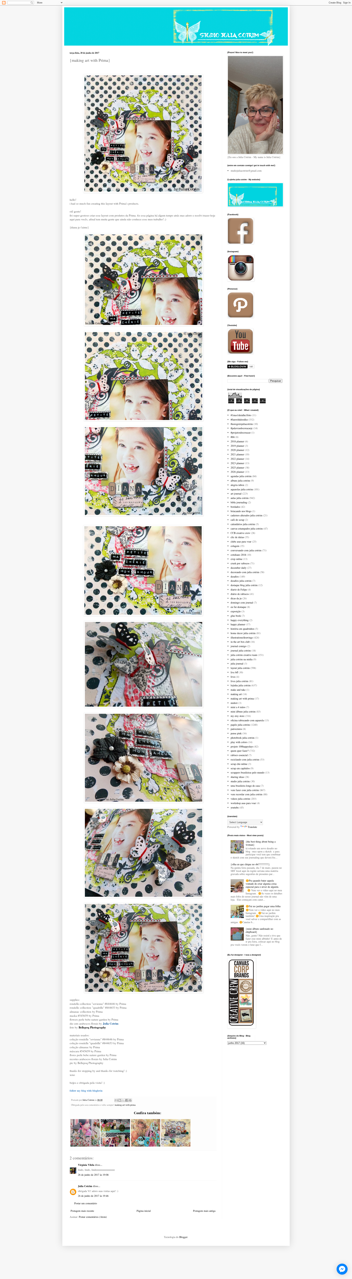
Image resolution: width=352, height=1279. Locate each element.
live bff (234, 672)
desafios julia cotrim (241, 580)
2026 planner (237, 471)
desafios (235, 576)
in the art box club (240, 641)
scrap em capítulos (240, 768)
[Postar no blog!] (120, 1100)
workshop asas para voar (243, 803)
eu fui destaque (238, 607)
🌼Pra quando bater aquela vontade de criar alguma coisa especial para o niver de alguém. (262, 884)
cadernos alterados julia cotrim (246, 515)
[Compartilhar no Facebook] (127, 1100)
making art (236, 694)
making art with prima (125, 1104)
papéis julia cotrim (240, 724)
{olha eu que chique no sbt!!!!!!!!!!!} (250, 864)
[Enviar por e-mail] (116, 1100)
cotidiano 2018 (238, 554)
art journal (236, 493)
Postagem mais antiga (204, 1211)
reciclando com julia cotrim (245, 759)
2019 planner (237, 445)
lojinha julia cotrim (241, 685)
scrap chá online (239, 764)
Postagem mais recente (82, 1211)
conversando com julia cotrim (246, 550)
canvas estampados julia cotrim (247, 528)
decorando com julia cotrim (245, 572)
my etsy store (237, 716)
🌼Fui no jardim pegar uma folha (263, 906)
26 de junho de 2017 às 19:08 (93, 1174)
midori (234, 703)
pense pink (236, 733)
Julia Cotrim (85, 1186)
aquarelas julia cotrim (242, 489)
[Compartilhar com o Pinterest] (130, 1100)
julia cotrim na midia (241, 659)
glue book (236, 615)
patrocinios (236, 729)
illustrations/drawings (242, 637)
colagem (235, 546)
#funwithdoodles (239, 419)
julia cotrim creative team (244, 655)
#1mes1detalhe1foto (241, 415)
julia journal (237, 663)
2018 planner (237, 441)
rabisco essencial (239, 755)
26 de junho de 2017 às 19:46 (93, 1195)
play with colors (239, 742)
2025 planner (237, 467)
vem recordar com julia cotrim (246, 794)
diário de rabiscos (240, 594)
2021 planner (237, 454)
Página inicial (144, 1211)
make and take (238, 689)
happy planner (238, 624)
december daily (238, 567)
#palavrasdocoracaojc (242, 428)
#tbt (233, 437)
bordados (235, 506)
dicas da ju (236, 598)
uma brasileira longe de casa (245, 785)
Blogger (183, 1237)
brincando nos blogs (241, 511)
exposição (236, 611)
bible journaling (239, 502)
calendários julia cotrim (243, 524)
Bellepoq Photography (92, 1027)
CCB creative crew (240, 533)
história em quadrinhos (242, 628)
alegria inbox (237, 485)
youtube (235, 807)
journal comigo (238, 646)
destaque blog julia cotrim (244, 585)
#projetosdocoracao (241, 432)
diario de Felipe (239, 589)
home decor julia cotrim (243, 633)
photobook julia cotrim (242, 737)
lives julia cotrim (239, 681)
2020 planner (237, 450)
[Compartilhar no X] (123, 1100)
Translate (252, 827)
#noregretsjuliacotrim (242, 424)
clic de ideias (237, 537)
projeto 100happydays (242, 746)
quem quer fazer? (240, 750)
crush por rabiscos (240, 563)
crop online (236, 559)
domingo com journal (242, 602)
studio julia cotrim (240, 781)
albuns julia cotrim (240, 480)
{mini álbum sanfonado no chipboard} (259, 930)
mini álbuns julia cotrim (243, 711)
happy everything (240, 620)
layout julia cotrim (240, 668)
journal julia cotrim (241, 650)
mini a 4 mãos (238, 707)
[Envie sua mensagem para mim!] (342, 1269)
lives (233, 676)
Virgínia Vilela (86, 1165)
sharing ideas (237, 777)
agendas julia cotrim (241, 476)
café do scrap (237, 519)
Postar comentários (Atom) (93, 1217)
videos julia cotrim (240, 798)
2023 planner (237, 463)
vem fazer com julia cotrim (245, 790)
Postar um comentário (85, 1203)
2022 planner (237, 458)
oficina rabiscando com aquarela (247, 720)
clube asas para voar (241, 541)
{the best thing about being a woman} (261, 843)
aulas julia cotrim (240, 498)
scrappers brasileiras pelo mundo (247, 772)
